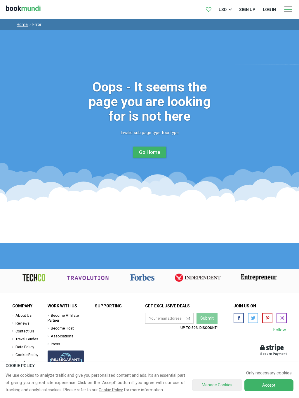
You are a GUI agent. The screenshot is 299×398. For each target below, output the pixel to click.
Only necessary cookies (269, 373)
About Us (23, 315)
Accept (268, 385)
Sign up (247, 9)
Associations (62, 336)
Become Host (62, 328)
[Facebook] (239, 318)
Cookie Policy (26, 355)
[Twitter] (253, 318)
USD (223, 9)
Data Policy (24, 347)
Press (55, 344)
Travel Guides (26, 339)
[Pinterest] (267, 318)
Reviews (22, 323)
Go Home (149, 152)
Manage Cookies (217, 385)
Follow (279, 329)
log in (269, 9)
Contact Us (24, 331)
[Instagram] (282, 318)
